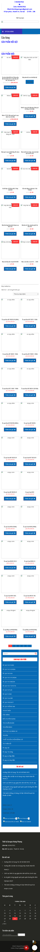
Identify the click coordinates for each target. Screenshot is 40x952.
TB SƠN (5, 735)
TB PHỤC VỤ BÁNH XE (10, 731)
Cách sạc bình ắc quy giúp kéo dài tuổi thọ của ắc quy (19, 783)
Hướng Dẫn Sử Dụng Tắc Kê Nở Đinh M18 (16, 772)
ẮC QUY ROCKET (8, 702)
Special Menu (9, 31)
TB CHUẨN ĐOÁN (8, 723)
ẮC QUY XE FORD (8, 665)
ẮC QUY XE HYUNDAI (9, 677)
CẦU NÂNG (6, 715)
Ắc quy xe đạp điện (9, 756)
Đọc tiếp (29, 82)
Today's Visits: (7, 809)
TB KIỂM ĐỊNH (7, 727)
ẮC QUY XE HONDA (9, 669)
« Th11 (4, 924)
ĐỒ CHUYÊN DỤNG (9, 719)
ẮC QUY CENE (7, 694)
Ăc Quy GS (6, 748)
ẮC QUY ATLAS (7, 690)
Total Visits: (6, 813)
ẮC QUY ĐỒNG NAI (9, 706)
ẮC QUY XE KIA (7, 673)
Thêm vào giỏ (9, 87)
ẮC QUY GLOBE (8, 698)
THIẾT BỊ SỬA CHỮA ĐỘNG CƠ (13, 739)
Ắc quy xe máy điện (9, 760)
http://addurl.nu (5, 286)
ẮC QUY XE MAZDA (9, 682)
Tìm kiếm (21, 935)
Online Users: (7, 805)
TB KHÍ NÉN (7, 710)
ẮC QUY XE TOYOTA (9, 686)
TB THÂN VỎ (7, 743)
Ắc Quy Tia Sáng (8, 752)
